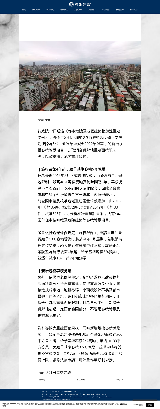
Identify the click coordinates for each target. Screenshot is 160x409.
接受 (150, 404)
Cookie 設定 (138, 404)
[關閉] (157, 405)
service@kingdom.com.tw (96, 394)
